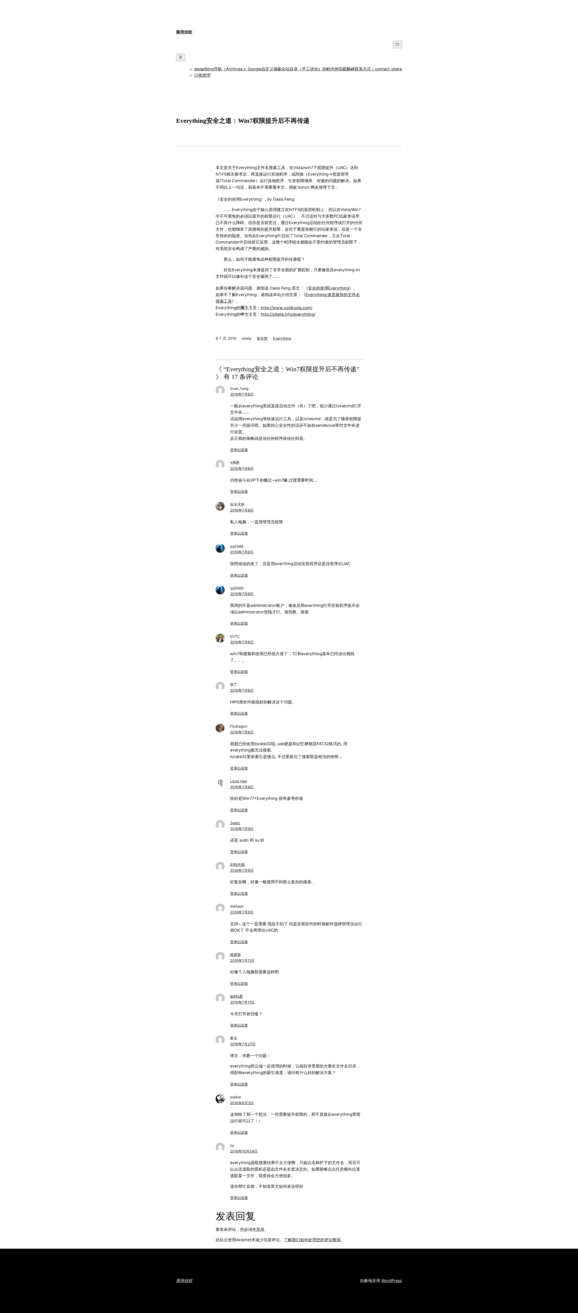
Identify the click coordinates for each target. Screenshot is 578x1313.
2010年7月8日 (242, 394)
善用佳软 (184, 32)
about (199, 69)
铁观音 (235, 954)
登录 (260, 1229)
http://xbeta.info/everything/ (288, 314)
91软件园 (237, 864)
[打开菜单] (397, 44)
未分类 (262, 338)
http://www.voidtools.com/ (286, 307)
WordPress (391, 1280)
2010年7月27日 (243, 1044)
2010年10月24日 (244, 1151)
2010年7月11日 (242, 960)
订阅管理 (202, 75)
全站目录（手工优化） (302, 69)
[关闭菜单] (180, 57)
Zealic (235, 823)
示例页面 (338, 69)
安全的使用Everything (328, 288)
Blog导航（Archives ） (226, 69)
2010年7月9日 (242, 828)
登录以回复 (239, 450)
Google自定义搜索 (265, 69)
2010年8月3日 (242, 1103)
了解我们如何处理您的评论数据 (312, 1239)
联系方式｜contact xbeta (378, 69)
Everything (282, 338)
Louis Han (238, 781)
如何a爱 (236, 996)
